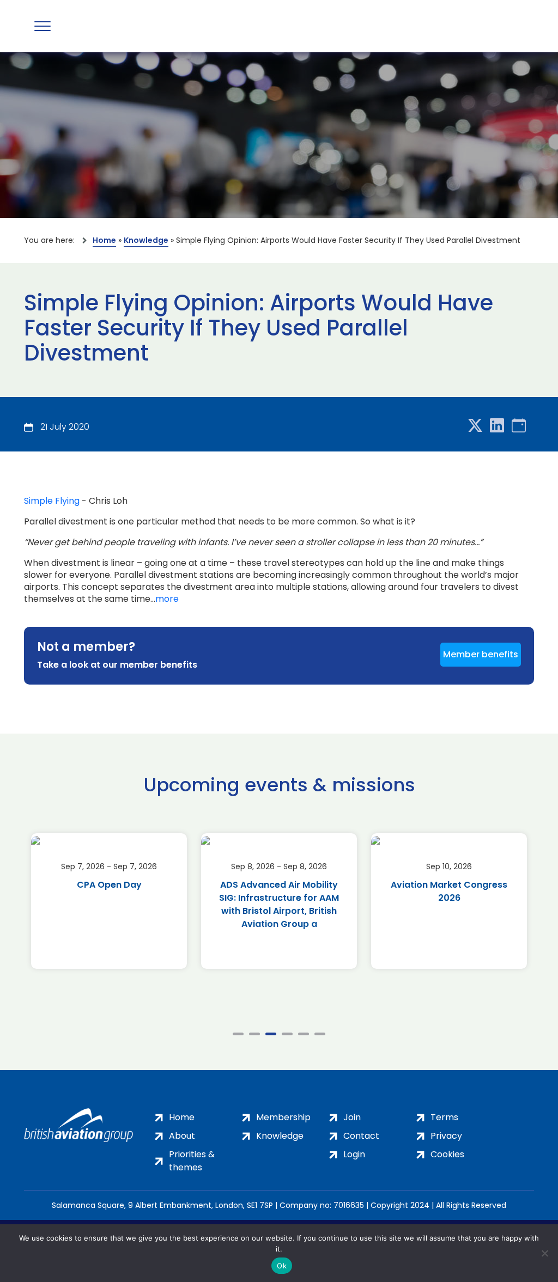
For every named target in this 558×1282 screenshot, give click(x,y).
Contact (361, 1136)
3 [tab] (270, 1034)
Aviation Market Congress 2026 (449, 891)
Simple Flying (52, 501)
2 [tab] (254, 1034)
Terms (444, 1117)
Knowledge (146, 240)
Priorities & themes (192, 1161)
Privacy (446, 1136)
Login (354, 1154)
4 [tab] (287, 1034)
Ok (282, 1265)
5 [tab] (303, 1034)
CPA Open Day (109, 884)
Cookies (447, 1154)
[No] (544, 1253)
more (167, 599)
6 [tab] (319, 1034)
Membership (283, 1117)
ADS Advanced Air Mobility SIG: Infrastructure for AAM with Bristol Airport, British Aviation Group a (279, 904)
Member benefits (480, 654)
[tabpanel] (109, 901)
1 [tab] (238, 1034)
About (182, 1136)
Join (352, 1117)
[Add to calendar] (519, 426)
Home (104, 240)
